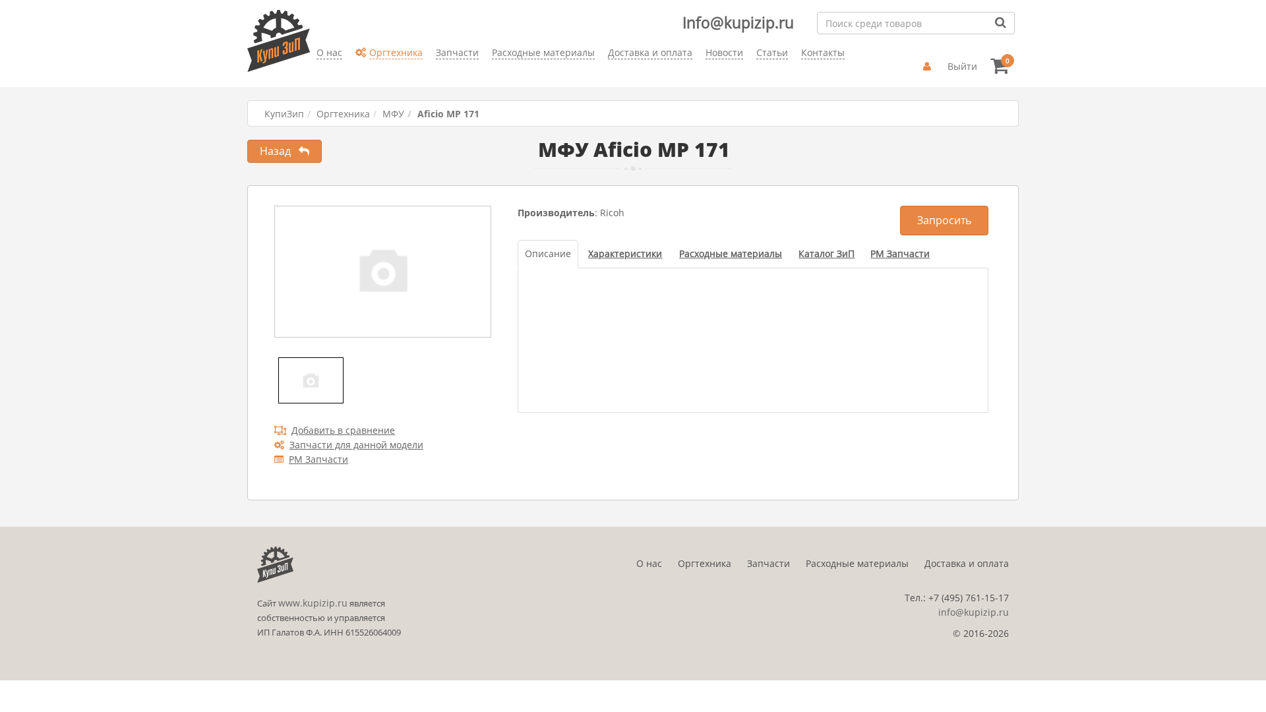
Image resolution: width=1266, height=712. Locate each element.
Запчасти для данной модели (356, 444)
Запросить (944, 220)
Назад (279, 151)
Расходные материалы (857, 563)
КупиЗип (284, 113)
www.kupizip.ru (312, 603)
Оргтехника (343, 113)
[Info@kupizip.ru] (316, 73)
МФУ (393, 113)
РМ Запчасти (318, 459)
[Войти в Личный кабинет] (929, 66)
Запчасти (768, 563)
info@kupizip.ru (973, 612)
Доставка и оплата (966, 563)
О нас (649, 563)
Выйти (962, 66)
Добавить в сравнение (343, 430)
